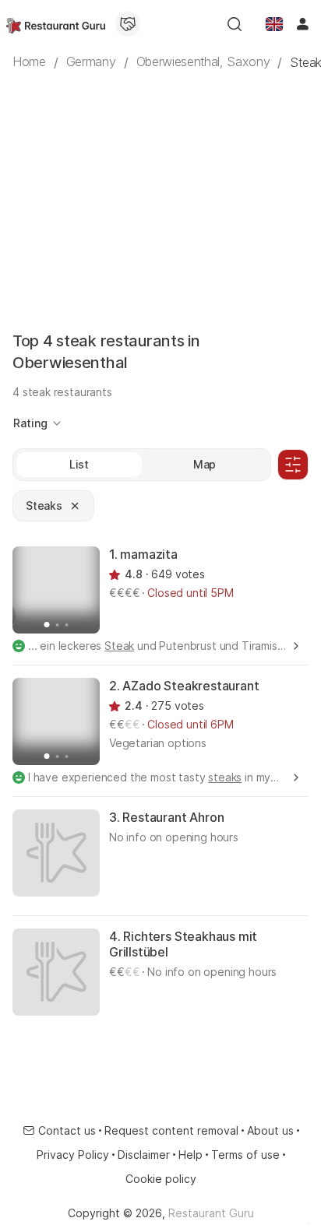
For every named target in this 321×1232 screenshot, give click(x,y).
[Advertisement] (160, 187)
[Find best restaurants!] (55, 24)
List (79, 464)
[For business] (128, 24)
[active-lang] (274, 24)
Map (205, 464)
